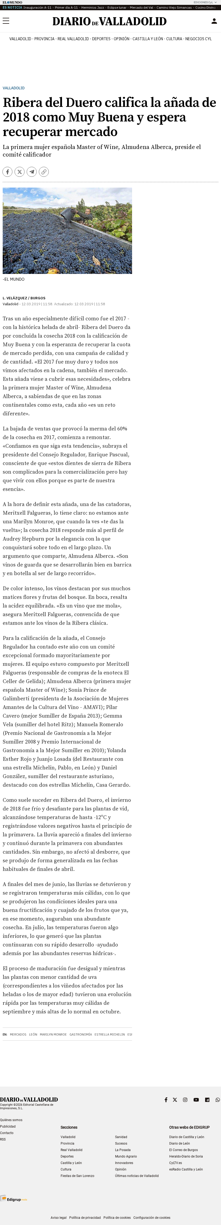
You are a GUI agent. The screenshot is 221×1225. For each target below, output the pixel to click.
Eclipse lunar (117, 7)
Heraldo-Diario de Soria (186, 1156)
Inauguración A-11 (37, 7)
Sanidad (121, 1137)
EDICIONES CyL (203, 2)
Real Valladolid (73, 38)
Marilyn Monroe (53, 1034)
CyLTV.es (175, 1163)
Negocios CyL (198, 38)
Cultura (174, 38)
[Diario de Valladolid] (110, 21)
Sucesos (121, 1143)
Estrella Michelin (110, 1034)
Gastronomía (81, 1034)
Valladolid (20, 38)
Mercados (18, 1034)
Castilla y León (148, 38)
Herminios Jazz (92, 7)
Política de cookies (117, 1218)
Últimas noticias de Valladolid (137, 1176)
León (33, 1034)
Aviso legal (59, 1218)
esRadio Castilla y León (186, 1169)
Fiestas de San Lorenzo (77, 1176)
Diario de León (179, 1143)
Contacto (6, 1133)
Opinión (121, 38)
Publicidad (8, 1126)
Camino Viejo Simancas (174, 7)
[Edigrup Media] (13, 1198)
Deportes (101, 38)
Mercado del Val (141, 7)
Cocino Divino (205, 7)
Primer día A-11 (66, 7)
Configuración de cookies (151, 1218)
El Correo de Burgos (183, 1150)
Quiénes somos (11, 1120)
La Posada (123, 1150)
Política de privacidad (85, 1218)
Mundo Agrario (126, 1156)
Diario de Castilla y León (186, 1137)
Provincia (44, 38)
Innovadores (124, 1163)
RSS (3, 1139)
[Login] (214, 21)
